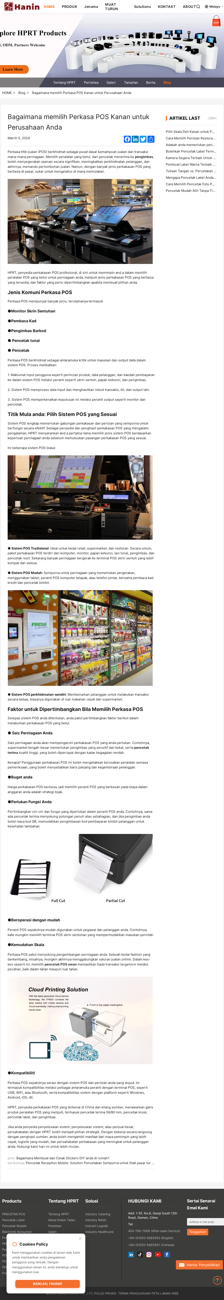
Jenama (91, 6)
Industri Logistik (96, 1226)
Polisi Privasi (105, 1293)
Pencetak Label (13, 1220)
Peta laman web (165, 1293)
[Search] (198, 6)
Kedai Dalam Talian (61, 1220)
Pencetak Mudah (14, 1226)
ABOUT (189, 6)
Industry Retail (95, 1220)
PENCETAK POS (13, 1214)
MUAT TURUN (111, 6)
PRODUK (69, 6)
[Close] (80, 1239)
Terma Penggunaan (134, 1293)
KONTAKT (167, 6)
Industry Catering (97, 1214)
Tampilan (131, 82)
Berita (150, 82)
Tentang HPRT (64, 82)
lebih (212, 118)
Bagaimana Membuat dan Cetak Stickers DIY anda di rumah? (62, 1158)
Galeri (111, 82)
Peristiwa (91, 82)
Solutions (142, 6)
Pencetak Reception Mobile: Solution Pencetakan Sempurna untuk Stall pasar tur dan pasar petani (101, 1163)
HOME (49, 6)
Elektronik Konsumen (17, 1232)
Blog (167, 82)
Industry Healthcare (99, 1232)
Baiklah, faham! (47, 1284)
